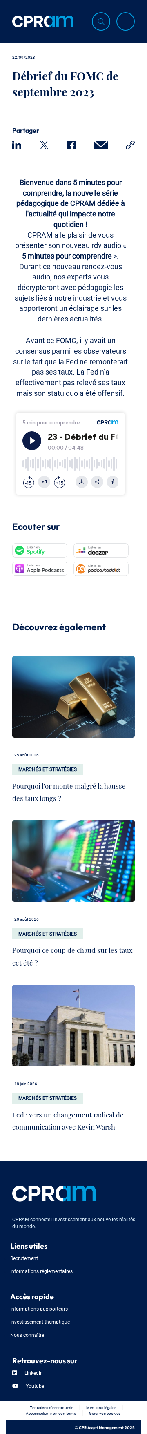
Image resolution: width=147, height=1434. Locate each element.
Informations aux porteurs (39, 1308)
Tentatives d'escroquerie (51, 1407)
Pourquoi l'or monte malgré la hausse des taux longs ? (69, 790)
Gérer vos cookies (104, 1413)
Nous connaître (27, 1334)
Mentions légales (101, 1407)
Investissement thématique (40, 1321)
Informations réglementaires (41, 1271)
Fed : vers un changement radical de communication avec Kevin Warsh (68, 1119)
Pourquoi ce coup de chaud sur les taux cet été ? (72, 954)
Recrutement (24, 1258)
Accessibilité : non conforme (51, 1413)
